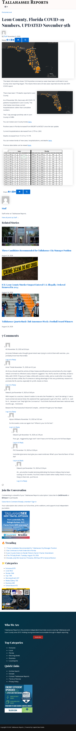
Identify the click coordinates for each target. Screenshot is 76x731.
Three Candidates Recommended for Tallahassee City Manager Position (36, 250)
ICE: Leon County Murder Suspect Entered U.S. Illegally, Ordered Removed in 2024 (33, 285)
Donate (11, 674)
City (9, 576)
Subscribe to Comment (10, 502)
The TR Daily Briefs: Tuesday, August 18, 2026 (23, 555)
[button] (38, 637)
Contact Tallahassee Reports (19, 676)
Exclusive (5, 12)
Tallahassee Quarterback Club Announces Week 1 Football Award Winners (37, 321)
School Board (12, 586)
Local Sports (13, 661)
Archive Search (14, 671)
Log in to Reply (11, 360)
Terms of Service (15, 679)
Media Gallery (12, 581)
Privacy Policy (13, 682)
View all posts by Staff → (10, 217)
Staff (6, 36)
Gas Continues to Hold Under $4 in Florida (21, 550)
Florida (10, 573)
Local (10, 12)
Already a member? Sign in (27, 502)
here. (30, 122)
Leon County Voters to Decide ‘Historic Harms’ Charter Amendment (30, 553)
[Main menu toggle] (6, 6)
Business (10, 583)
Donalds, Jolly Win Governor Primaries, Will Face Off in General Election (31, 558)
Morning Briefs (12, 578)
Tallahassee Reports (17, 727)
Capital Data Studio (38, 727)
